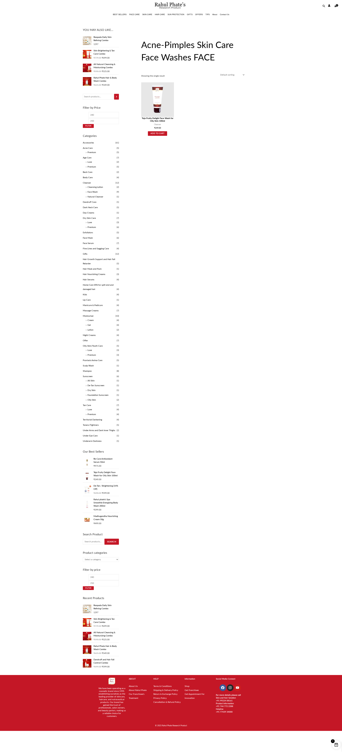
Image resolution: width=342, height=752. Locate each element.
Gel (89, 325)
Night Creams (89, 335)
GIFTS (190, 14)
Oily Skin (92, 400)
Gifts (85, 254)
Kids (85, 295)
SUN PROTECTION (176, 14)
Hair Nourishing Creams (94, 274)
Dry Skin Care (89, 218)
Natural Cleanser (95, 197)
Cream (91, 320)
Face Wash (93, 192)
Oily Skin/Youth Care (93, 346)
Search (111, 542)
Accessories (88, 143)
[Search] (116, 97)
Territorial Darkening (92, 420)
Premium (92, 152)
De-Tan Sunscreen (96, 385)
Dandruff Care (89, 202)
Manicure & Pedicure (93, 305)
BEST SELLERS (120, 14)
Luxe (90, 162)
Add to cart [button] (157, 133)
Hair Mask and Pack (92, 269)
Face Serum (88, 243)
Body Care (88, 177)
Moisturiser (88, 316)
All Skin (91, 381)
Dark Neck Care (90, 207)
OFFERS (199, 14)
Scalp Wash (88, 366)
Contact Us (224, 14)
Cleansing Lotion (95, 187)
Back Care (87, 172)
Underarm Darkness (92, 441)
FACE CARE (134, 14)
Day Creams (88, 213)
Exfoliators (88, 233)
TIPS (207, 14)
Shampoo (87, 371)
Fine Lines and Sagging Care (96, 249)
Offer (85, 341)
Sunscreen (88, 376)
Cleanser (87, 183)
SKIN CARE (147, 14)
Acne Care (88, 148)
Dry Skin (92, 390)
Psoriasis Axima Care (92, 360)
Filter (88, 126)
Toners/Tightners (91, 425)
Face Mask (88, 238)
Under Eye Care (90, 436)
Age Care (87, 158)
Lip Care (87, 300)
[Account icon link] (329, 5)
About (214, 14)
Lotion (90, 330)
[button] (323, 6)
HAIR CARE (160, 14)
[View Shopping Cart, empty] (335, 5)
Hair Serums (88, 280)
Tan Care (87, 405)
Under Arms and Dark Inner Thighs (99, 430)
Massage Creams (91, 311)
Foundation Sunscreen (98, 395)
